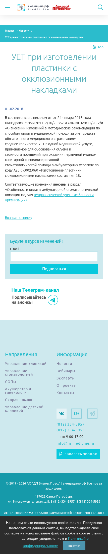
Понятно (74, 546)
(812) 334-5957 (71, 424)
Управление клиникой (25, 363)
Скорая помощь (19, 400)
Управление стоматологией (19, 372)
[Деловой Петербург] (65, 8)
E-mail (14, 249)
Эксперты (66, 378)
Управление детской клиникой (24, 408)
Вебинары (66, 371)
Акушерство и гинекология (18, 390)
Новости (24, 30)
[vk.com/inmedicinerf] (62, 414)
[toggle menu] (7, 7)
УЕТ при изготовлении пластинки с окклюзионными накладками (44, 37)
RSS (101, 47)
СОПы (10, 381)
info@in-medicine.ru (75, 443)
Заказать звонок (80, 454)
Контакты (65, 392)
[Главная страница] (33, 8)
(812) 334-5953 (71, 430)
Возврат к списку (18, 217)
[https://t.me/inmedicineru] (92, 414)
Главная (10, 30)
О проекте (66, 385)
